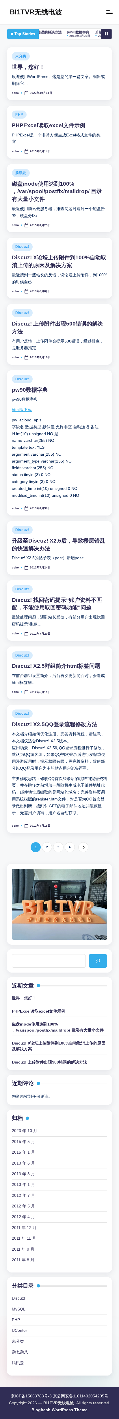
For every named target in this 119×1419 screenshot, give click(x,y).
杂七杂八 (20, 1352)
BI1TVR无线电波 (36, 12)
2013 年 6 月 (23, 1163)
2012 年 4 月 (23, 1217)
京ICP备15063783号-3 (31, 1396)
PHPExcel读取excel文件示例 (48, 125)
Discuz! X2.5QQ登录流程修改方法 (54, 724)
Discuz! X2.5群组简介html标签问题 (56, 666)
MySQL (18, 1309)
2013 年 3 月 (23, 1174)
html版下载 (22, 410)
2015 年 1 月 (23, 1152)
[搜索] (98, 960)
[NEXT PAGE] (83, 847)
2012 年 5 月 (23, 1206)
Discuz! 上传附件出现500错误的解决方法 (49, 1062)
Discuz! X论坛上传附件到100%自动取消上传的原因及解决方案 (58, 1046)
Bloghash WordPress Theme (59, 1410)
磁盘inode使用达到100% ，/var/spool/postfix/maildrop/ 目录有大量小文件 (57, 191)
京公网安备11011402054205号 (80, 1396)
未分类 (20, 56)
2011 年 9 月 (23, 1249)
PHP (19, 115)
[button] (83, 847)
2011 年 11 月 (24, 1238)
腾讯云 (20, 173)
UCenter (19, 1330)
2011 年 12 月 (24, 1228)
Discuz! (22, 247)
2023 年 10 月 (24, 1131)
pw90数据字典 (64, 32)
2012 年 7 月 (23, 1195)
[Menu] (109, 12)
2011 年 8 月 (23, 1260)
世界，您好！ (28, 67)
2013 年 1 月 (23, 1184)
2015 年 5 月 (23, 1142)
